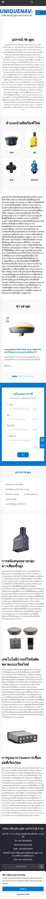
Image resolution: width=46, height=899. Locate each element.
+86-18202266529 (25, 841)
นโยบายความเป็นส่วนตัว (23, 860)
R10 (11, 180)
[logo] (16, 11)
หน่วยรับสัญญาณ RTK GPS (15, 504)
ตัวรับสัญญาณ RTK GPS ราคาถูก (17, 489)
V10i (11, 153)
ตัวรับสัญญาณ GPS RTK (14, 484)
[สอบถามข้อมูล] (42, 445)
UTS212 (34, 180)
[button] (14, 376)
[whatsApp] (42, 440)
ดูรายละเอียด (11, 140)
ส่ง (23, 455)
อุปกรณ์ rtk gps (11, 499)
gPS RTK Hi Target (12, 494)
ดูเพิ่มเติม (7, 366)
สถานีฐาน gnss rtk (31, 494)
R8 (34, 153)
